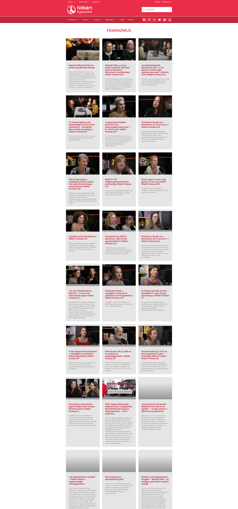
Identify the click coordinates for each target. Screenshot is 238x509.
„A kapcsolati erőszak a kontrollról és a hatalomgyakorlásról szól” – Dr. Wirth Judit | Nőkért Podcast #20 (118, 127)
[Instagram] (149, 19)
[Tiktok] (169, 19)
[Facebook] (144, 19)
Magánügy (109, 20)
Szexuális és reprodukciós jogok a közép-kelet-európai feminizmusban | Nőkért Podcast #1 (82, 407)
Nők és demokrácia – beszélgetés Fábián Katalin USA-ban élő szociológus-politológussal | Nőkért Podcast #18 (81, 184)
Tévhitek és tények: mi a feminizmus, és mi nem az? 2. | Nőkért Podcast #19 (155, 124)
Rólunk (70, 2)
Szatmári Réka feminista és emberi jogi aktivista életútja (82, 66)
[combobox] (157, 9)
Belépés (157, 2)
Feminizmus (72, 20)
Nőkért (84, 8)
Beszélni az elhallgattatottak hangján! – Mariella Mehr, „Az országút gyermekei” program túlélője (155, 480)
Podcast (131, 20)
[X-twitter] (154, 19)
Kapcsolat (95, 2)
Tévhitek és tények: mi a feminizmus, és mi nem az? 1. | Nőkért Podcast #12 (155, 238)
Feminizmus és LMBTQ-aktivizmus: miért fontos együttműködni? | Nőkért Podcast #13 (116, 240)
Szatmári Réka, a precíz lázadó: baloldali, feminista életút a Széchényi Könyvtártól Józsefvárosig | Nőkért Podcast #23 (117, 70)
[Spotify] (164, 19)
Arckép (121, 20)
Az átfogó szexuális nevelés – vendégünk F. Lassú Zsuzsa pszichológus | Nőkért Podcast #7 (155, 294)
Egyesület (84, 12)
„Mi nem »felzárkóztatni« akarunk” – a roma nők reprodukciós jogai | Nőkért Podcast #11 (81, 294)
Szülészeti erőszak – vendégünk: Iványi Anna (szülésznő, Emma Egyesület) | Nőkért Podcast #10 (119, 294)
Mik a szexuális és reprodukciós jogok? (114, 478)
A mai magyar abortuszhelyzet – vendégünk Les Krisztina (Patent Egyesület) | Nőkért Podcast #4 (83, 355)
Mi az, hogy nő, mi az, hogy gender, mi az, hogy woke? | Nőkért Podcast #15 (153, 181)
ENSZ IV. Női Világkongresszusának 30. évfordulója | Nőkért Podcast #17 (118, 183)
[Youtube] (159, 19)
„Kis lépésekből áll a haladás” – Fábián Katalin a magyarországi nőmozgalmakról (82, 480)
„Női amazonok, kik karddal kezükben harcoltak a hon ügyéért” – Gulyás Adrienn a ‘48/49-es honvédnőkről (154, 407)
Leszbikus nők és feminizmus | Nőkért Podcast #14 (82, 237)
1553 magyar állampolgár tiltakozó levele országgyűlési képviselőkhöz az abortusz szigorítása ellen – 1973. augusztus (118, 409)
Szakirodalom (84, 2)
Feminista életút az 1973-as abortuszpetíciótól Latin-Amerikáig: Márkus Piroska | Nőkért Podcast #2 (154, 355)
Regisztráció (166, 2)
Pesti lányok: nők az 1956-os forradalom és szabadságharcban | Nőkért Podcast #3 (118, 355)
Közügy (96, 20)
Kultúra (85, 20)
